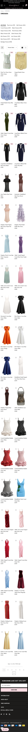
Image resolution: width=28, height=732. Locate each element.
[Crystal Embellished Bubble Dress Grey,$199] (7, 487)
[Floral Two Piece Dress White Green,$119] (7, 60)
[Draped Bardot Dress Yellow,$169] (21, 60)
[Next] (14, 673)
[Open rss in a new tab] (10, 714)
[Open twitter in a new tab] (1, 714)
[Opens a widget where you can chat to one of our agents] (5, 729)
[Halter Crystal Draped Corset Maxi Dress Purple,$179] (21, 243)
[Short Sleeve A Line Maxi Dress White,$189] (21, 335)
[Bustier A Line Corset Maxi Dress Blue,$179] (21, 640)
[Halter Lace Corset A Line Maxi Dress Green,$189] (7, 274)
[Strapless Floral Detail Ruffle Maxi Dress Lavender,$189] (21, 213)
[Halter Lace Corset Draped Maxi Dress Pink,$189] (21, 518)
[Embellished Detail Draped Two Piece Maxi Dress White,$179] (21, 365)
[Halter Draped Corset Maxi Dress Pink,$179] (21, 548)
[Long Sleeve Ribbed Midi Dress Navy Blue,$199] (21, 152)
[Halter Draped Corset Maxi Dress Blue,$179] (7, 579)
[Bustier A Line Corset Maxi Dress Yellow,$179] (7, 640)
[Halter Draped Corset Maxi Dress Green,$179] (7, 121)
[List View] (25, 47)
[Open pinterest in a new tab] (7, 714)
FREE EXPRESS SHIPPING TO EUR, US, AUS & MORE (14, 1)
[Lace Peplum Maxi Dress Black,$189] (7, 182)
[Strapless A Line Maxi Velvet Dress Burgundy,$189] (21, 579)
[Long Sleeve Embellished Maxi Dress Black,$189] (7, 152)
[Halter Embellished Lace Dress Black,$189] (21, 396)
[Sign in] (23, 5)
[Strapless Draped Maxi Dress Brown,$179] (7, 396)
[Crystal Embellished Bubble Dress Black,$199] (21, 426)
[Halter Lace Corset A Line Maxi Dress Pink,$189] (21, 274)
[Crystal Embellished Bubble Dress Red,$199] (7, 457)
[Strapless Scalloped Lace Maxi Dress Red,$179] (7, 609)
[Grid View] (22, 47)
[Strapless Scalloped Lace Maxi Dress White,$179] (21, 609)
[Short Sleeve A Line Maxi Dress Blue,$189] (7, 365)
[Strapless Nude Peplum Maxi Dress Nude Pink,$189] (7, 213)
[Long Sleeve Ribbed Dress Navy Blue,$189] (21, 121)
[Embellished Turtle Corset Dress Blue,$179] (21, 487)
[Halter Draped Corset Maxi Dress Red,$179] (7, 548)
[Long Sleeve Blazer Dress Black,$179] (21, 91)
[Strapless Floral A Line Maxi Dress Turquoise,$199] (7, 243)
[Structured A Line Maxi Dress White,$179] (7, 304)
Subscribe (14, 690)
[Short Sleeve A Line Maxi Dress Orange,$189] (7, 335)
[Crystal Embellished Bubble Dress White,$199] (7, 426)
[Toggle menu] (2, 5)
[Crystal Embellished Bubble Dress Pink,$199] (21, 457)
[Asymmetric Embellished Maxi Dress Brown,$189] (21, 182)
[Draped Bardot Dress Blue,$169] (7, 91)
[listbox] (12, 47)
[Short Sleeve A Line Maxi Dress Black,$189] (21, 304)
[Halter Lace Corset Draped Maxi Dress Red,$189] (7, 518)
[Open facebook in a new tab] (4, 714)
